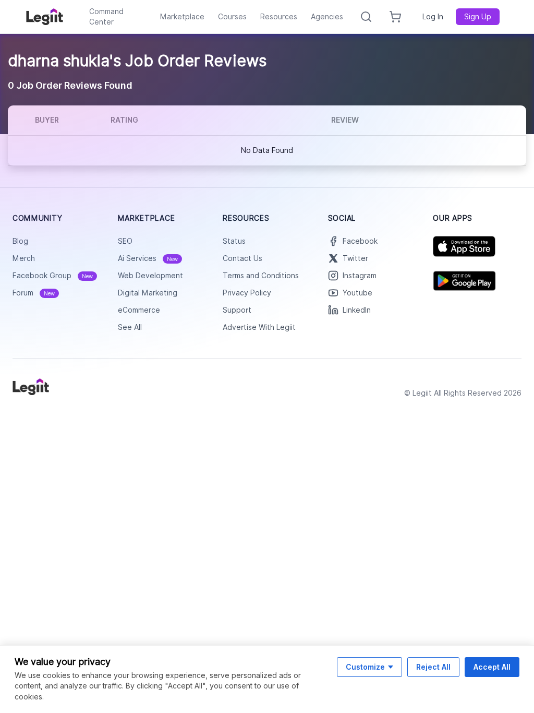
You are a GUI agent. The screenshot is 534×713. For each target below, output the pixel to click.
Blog (20, 241)
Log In (432, 17)
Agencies (327, 17)
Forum (34, 293)
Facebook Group (53, 275)
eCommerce (139, 310)
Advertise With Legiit (259, 327)
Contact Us (242, 258)
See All (130, 327)
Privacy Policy (247, 293)
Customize (365, 666)
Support (237, 310)
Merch (24, 258)
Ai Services (148, 258)
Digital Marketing (147, 293)
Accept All (492, 666)
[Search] (366, 16)
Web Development (150, 275)
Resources (278, 17)
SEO (125, 241)
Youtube (357, 293)
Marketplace (182, 17)
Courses (232, 17)
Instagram (360, 275)
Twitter (355, 258)
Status (234, 241)
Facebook (360, 241)
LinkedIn (357, 310)
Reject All (433, 666)
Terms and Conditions (261, 275)
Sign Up (477, 17)
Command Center (106, 16)
